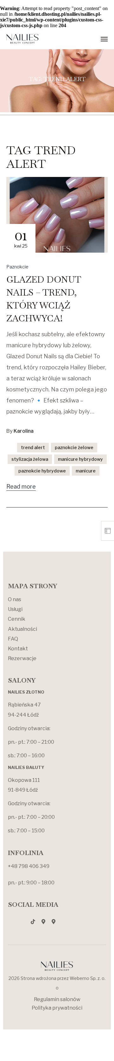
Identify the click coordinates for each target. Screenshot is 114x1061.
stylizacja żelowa (29, 459)
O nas (14, 599)
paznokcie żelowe (74, 447)
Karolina (24, 431)
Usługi (15, 609)
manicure (86, 470)
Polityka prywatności (57, 1008)
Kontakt (18, 649)
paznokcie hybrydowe (42, 470)
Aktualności (22, 629)
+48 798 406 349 (28, 866)
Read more (21, 486)
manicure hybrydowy (80, 459)
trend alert (33, 447)
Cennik (16, 619)
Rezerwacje (22, 658)
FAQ (13, 639)
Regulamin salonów (57, 999)
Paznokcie (17, 266)
